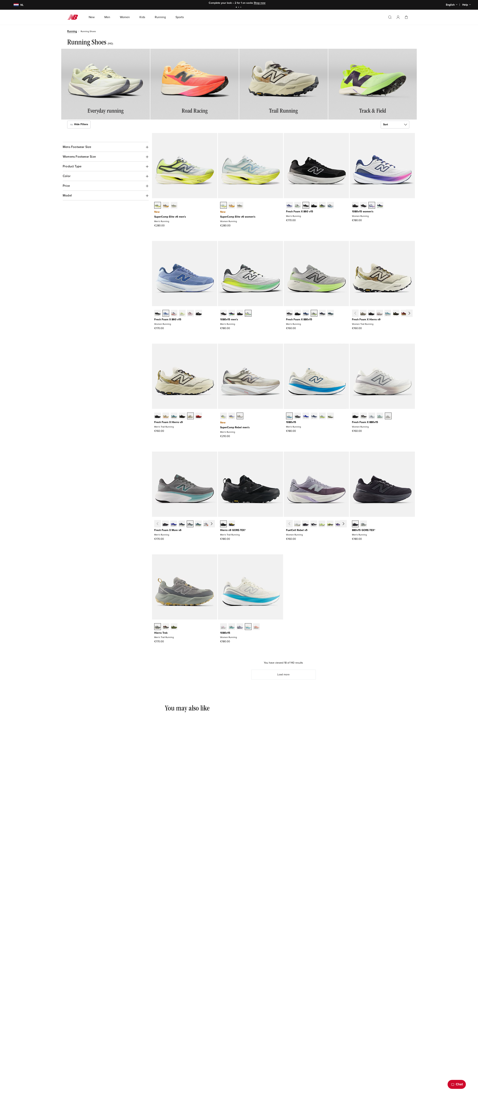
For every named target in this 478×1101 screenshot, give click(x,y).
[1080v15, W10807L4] (223, 626)
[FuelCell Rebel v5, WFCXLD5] (297, 524)
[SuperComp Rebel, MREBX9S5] (240, 416)
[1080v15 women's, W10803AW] (355, 205)
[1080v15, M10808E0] (289, 416)
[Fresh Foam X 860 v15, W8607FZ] (190, 313)
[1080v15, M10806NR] (231, 313)
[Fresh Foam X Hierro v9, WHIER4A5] (412, 313)
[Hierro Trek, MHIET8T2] (174, 626)
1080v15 (291, 422)
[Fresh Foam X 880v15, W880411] (371, 416)
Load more (283, 674)
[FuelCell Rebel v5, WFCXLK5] (313, 524)
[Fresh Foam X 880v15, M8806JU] (330, 313)
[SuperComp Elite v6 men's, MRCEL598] (157, 205)
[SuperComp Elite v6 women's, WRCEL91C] (223, 205)
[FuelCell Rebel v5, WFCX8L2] (338, 524)
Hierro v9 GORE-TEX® (233, 530)
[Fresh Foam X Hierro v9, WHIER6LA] (387, 313)
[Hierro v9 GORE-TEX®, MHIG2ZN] (231, 524)
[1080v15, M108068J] (330, 416)
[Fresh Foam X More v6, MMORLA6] (165, 524)
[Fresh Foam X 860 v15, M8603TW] (297, 205)
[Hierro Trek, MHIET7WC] (157, 626)
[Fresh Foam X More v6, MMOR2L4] (206, 524)
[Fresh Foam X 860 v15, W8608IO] (182, 313)
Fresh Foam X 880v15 (299, 319)
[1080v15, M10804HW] (297, 416)
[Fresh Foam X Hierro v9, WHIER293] (396, 313)
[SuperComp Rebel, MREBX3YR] (231, 416)
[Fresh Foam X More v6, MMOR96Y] (198, 524)
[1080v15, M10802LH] (305, 416)
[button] (398, 17)
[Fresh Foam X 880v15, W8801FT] (380, 416)
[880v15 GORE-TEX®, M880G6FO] (363, 524)
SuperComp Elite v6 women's (237, 216)
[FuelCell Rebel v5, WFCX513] (322, 524)
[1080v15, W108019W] (380, 205)
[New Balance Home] (74, 17)
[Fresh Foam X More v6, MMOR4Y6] (214, 524)
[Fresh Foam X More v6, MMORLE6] (173, 524)
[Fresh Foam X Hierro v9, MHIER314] (174, 416)
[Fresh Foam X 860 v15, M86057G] (314, 205)
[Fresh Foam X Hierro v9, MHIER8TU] (182, 416)
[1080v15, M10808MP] (248, 313)
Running (72, 31)
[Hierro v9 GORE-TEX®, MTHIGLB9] (223, 524)
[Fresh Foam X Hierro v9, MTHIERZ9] (157, 416)
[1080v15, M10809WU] (322, 416)
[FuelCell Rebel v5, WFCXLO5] (305, 524)
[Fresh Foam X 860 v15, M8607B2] (289, 205)
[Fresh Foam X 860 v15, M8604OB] (322, 205)
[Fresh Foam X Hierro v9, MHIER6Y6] (190, 416)
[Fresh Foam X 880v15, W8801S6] (388, 416)
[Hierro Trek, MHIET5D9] (165, 626)
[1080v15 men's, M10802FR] (223, 313)
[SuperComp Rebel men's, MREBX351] (223, 416)
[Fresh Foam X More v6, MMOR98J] (190, 524)
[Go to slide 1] (237, 7)
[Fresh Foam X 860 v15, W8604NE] (157, 313)
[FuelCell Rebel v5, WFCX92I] (346, 524)
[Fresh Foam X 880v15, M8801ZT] (314, 313)
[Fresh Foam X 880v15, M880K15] (297, 313)
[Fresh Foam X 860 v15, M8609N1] (330, 205)
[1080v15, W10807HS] (231, 626)
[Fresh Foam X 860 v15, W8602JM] (174, 313)
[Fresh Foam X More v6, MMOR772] (182, 524)
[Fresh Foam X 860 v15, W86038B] (165, 313)
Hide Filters (80, 124)
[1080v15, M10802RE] (314, 416)
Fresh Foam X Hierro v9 (366, 319)
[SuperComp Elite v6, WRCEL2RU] (231, 205)
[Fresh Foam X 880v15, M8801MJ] (322, 313)
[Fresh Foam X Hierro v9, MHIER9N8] (165, 416)
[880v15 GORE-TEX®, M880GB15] (355, 524)
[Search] (390, 17)
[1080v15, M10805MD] (240, 313)
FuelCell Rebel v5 (297, 530)
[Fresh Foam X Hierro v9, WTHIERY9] (363, 313)
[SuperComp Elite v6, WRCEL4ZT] (240, 205)
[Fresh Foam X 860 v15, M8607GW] (305, 205)
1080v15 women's (362, 211)
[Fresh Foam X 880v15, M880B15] (289, 313)
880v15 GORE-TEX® (363, 530)
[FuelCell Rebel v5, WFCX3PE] (330, 524)
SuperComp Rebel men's (235, 427)
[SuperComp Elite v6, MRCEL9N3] (174, 205)
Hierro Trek (160, 632)
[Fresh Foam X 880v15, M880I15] (305, 313)
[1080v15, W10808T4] (256, 626)
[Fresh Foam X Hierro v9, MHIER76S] (198, 416)
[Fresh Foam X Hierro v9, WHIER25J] (404, 313)
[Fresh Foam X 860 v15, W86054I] (198, 313)
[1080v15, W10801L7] (371, 205)
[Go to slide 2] (239, 7)
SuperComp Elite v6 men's (170, 216)
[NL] (14, 4)
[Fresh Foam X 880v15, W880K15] (355, 416)
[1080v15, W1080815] (363, 205)
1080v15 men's (229, 319)
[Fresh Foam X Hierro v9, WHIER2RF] (379, 313)
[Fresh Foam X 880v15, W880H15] (363, 416)
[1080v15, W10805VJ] (248, 626)
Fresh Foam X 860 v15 (299, 211)
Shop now (260, 2)
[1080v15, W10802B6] (240, 626)
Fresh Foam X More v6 (167, 530)
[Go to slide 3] (241, 7)
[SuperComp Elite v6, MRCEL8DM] (165, 205)
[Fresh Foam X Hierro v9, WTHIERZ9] (371, 313)
